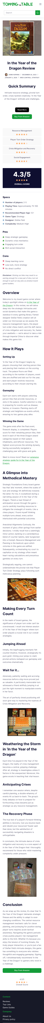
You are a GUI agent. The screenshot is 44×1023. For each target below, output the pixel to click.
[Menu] (40, 4)
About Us (7, 1016)
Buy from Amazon (22, 116)
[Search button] (37, 12)
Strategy (35, 77)
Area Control (25, 77)
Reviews (6, 1001)
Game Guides (9, 1007)
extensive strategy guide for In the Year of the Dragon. (21, 460)
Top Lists (7, 1004)
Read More (22, 110)
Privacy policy (9, 1019)
